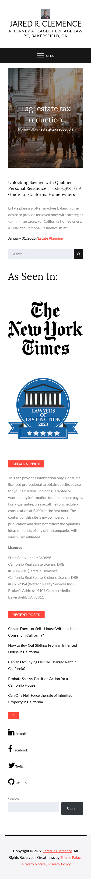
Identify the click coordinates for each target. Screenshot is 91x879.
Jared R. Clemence (46, 23)
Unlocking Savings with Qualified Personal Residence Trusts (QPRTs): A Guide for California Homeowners (44, 188)
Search (13, 799)
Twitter (21, 766)
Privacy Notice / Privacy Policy (46, 864)
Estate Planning (50, 238)
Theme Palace (71, 857)
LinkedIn (21, 733)
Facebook (20, 750)
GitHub (20, 783)
